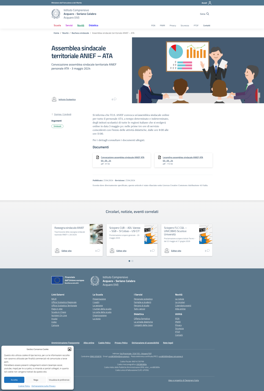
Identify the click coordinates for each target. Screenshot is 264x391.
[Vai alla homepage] (55, 14)
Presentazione (99, 299)
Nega (36, 379)
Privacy (173, 25)
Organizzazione (100, 315)
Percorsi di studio (141, 305)
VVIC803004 (141, 364)
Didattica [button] (93, 25)
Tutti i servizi (139, 308)
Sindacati (57, 126)
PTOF (196, 25)
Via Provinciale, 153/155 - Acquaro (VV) (136, 353)
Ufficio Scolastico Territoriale (64, 305)
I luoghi (96, 302)
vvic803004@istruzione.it (118, 356)
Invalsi (54, 318)
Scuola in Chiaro (58, 312)
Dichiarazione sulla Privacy (43, 386)
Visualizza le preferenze (59, 379)
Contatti (206, 25)
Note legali (168, 342)
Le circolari (180, 302)
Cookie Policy (24, 386)
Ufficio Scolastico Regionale (63, 302)
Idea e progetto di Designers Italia (183, 380)
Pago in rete (56, 308)
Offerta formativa (142, 318)
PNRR (162, 25)
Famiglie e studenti (142, 302)
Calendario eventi (183, 305)
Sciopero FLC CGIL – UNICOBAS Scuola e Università (175, 231)
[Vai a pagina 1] (129, 261)
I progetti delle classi (143, 325)
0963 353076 (95, 356)
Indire (54, 322)
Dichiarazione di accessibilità (145, 342)
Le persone (98, 305)
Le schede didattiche (143, 321)
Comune (55, 325)
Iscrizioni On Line (59, 315)
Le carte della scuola (102, 312)
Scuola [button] (57, 25)
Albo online (180, 308)
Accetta (14, 379)
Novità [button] (80, 25)
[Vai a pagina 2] (132, 261)
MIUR (54, 299)
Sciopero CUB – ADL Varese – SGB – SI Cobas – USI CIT (124, 229)
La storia (97, 318)
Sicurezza (185, 25)
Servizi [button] (69, 25)
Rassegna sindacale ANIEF (69, 228)
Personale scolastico (143, 299)
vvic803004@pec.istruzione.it (171, 356)
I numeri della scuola (102, 308)
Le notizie (179, 299)
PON (153, 25)
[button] (69, 349)
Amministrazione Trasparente (65, 342)
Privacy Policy (121, 342)
